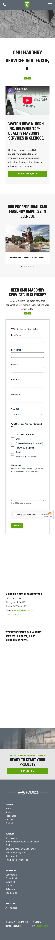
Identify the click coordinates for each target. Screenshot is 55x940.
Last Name (17, 350)
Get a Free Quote (27, 174)
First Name (17, 335)
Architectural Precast (25, 434)
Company (16, 394)
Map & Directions (14, 614)
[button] (50, 5)
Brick (18, 439)
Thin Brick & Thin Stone (26, 457)
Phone (15, 379)
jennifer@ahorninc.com (23, 610)
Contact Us (27, 771)
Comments (16, 465)
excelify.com (41, 926)
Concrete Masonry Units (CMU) (29, 443)
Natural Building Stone (26, 448)
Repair (19, 452)
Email (14, 365)
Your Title (16, 409)
